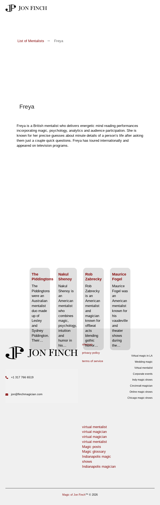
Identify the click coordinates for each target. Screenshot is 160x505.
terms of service (92, 361)
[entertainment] (26, 8)
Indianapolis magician (99, 467)
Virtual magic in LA (141, 355)
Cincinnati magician (141, 385)
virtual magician (94, 432)
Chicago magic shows (140, 397)
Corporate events (142, 373)
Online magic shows (141, 391)
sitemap (87, 344)
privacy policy (91, 352)
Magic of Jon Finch (73, 494)
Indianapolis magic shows (96, 459)
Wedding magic (143, 361)
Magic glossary (94, 452)
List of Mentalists (31, 41)
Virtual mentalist (143, 367)
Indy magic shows (142, 379)
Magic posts (91, 447)
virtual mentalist (94, 427)
